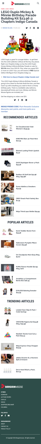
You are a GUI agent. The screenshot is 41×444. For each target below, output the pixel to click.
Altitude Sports (6, 397)
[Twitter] (27, 28)
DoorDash (4, 394)
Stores (3, 392)
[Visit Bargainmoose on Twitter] (2, 415)
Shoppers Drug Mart (7, 404)
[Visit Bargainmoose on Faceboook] (5, 415)
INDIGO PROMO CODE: (10, 106)
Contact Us (4, 426)
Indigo (12, 9)
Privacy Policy (5, 429)
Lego (7, 9)
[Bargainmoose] (20, 3)
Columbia (4, 407)
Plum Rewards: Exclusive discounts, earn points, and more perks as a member (20, 109)
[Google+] (38, 28)
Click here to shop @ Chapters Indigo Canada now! (21, 77)
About (3, 424)
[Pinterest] (34, 28)
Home (2, 9)
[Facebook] (30, 28)
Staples (3, 399)
